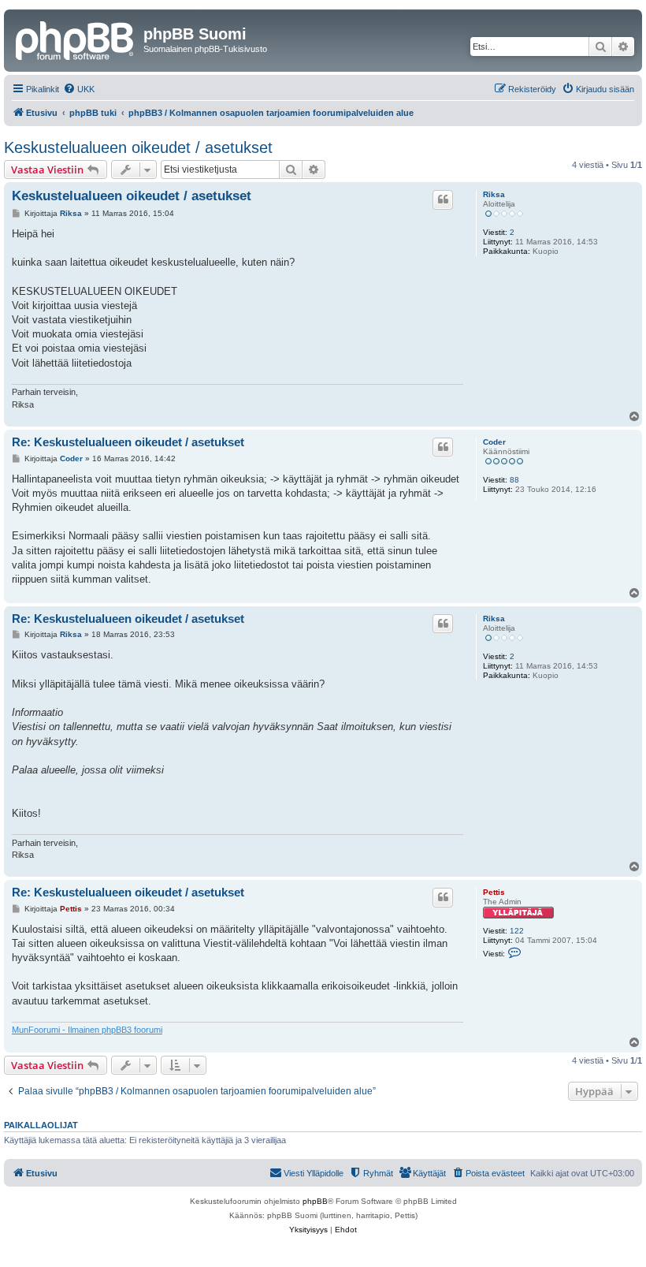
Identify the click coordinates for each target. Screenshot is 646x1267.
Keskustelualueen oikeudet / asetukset (138, 147)
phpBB (315, 1201)
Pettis (494, 892)
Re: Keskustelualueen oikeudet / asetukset (128, 442)
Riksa (494, 194)
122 (517, 930)
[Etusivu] (75, 38)
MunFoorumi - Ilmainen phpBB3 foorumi (87, 1029)
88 (514, 479)
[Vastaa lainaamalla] (443, 199)
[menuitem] (79, 89)
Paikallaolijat (41, 1125)
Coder (494, 442)
